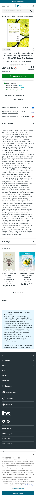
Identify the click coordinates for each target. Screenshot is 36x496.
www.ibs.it (29, 327)
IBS (9, 71)
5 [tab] (20, 292)
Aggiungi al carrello (19, 76)
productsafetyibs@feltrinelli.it (21, 347)
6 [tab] (22, 292)
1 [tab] (13, 292)
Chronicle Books (24, 61)
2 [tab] (15, 292)
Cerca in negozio (18, 99)
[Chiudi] (34, 455)
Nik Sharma (8, 61)
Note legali (6, 301)
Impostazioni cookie (18, 488)
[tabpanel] (18, 33)
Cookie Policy (29, 485)
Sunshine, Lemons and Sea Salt (27, 275)
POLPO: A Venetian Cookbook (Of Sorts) (9, 275)
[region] (18, 474)
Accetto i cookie (18, 493)
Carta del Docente (22, 107)
